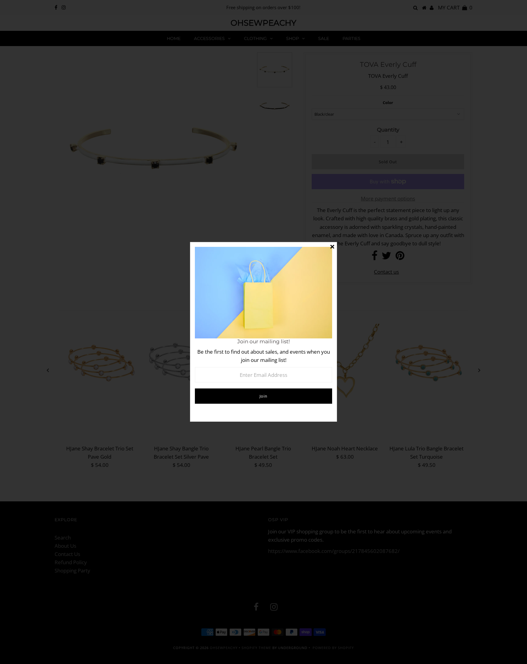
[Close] (332, 246)
